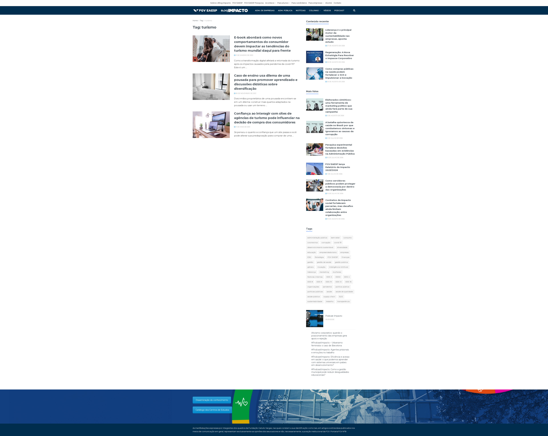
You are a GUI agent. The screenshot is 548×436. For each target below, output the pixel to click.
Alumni (328, 3)
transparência (343, 301)
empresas (345, 252)
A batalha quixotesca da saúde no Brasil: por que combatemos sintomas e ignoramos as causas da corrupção (339, 128)
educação (312, 252)
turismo (208, 20)
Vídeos (327, 10)
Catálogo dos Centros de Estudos (212, 410)
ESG (309, 257)
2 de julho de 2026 (335, 138)
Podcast (339, 10)
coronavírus (313, 243)
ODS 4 (347, 277)
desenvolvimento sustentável (320, 247)
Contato (337, 3)
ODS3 (338, 277)
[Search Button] (354, 10)
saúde (329, 292)
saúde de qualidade (344, 292)
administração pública (317, 238)
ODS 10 (329, 282)
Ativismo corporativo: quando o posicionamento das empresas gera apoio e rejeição (329, 336)
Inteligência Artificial (338, 267)
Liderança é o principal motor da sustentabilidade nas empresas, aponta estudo (338, 36)
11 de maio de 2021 (242, 127)
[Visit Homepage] (220, 10)
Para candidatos (299, 3)
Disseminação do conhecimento (212, 400)
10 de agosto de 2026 (335, 219)
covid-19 (337, 243)
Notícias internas (315, 277)
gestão (310, 262)
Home (195, 20)
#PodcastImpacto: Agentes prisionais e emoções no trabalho (330, 351)
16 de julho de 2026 (335, 158)
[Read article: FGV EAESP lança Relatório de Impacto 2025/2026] (314, 169)
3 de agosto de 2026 (335, 116)
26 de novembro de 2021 (245, 93)
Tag (201, 20)
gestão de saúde (324, 262)
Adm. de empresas (265, 10)
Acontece (269, 3)
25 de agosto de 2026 (336, 82)
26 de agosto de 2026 (336, 62)
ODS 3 (329, 277)
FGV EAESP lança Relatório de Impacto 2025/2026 (337, 167)
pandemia (327, 287)
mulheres (337, 272)
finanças (345, 257)
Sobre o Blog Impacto (220, 3)
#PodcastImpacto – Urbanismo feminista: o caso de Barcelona (327, 344)
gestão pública (341, 262)
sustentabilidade (315, 301)
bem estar (335, 238)
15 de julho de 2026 (335, 193)
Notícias (301, 10)
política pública (342, 287)
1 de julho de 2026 (334, 174)
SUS (341, 297)
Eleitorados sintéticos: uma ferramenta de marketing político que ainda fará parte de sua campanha (338, 105)
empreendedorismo (328, 252)
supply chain (329, 297)
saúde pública (314, 297)
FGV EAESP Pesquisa (254, 3)
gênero (311, 267)
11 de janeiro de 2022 (244, 55)
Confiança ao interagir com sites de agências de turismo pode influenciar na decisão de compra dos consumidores (267, 118)
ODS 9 (319, 282)
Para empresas (315, 3)
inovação (321, 267)
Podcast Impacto (333, 316)
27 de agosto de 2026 (336, 46)
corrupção (326, 243)
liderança (312, 272)
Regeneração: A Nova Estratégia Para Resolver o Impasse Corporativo (339, 55)
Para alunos (282, 3)
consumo (348, 238)
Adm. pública (285, 10)
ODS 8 (310, 282)
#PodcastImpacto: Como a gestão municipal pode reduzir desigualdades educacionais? (330, 372)
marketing (324, 272)
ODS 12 (339, 282)
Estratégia (319, 257)
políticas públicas (315, 292)
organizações (313, 287)
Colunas (314, 10)
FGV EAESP (237, 3)
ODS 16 (348, 282)
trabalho (330, 301)
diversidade (342, 247)
